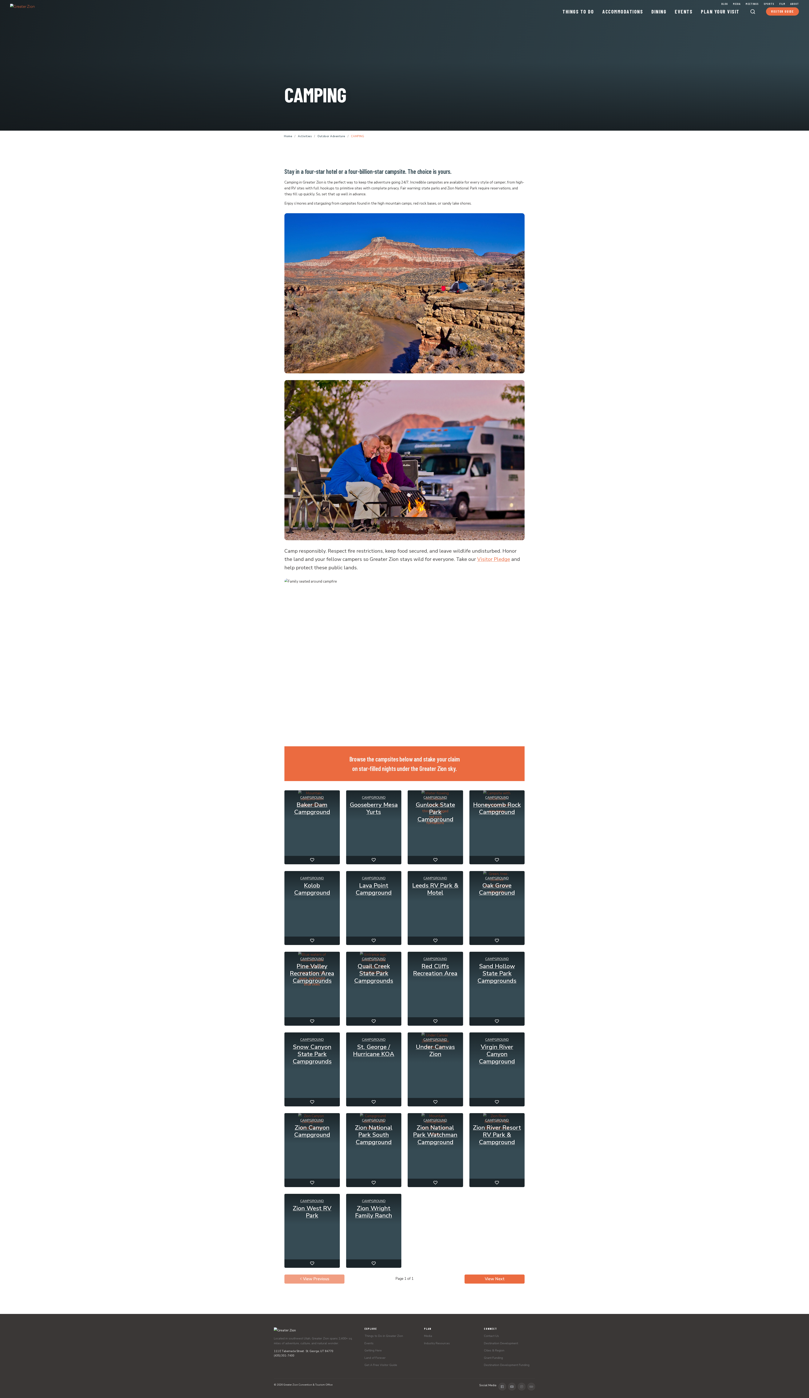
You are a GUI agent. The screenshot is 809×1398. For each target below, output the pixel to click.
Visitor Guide (782, 11)
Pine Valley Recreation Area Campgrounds (312, 974)
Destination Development (501, 1343)
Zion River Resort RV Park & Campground (497, 1135)
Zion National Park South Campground (373, 1135)
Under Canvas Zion (435, 1050)
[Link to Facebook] (502, 1386)
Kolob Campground (312, 889)
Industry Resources (437, 1343)
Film (782, 3)
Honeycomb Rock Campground (497, 808)
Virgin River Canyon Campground (497, 1054)
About (794, 3)
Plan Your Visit (720, 11)
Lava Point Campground (374, 889)
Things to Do (578, 11)
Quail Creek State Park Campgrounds (373, 974)
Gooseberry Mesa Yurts (374, 808)
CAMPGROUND (312, 797)
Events (683, 11)
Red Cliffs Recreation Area (435, 970)
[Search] (753, 11)
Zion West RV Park (312, 1212)
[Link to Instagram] (521, 1386)
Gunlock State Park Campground (435, 812)
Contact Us (491, 1336)
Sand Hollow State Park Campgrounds (496, 974)
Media (737, 3)
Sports (769, 3)
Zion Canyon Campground (312, 1131)
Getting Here (373, 1350)
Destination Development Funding (506, 1365)
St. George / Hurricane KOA (373, 1050)
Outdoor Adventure (331, 136)
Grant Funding (493, 1358)
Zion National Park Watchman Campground (435, 1135)
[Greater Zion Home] (22, 10)
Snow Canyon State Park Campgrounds (312, 1054)
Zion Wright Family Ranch (373, 1212)
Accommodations (622, 11)
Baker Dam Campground (312, 808)
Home (288, 136)
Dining (658, 11)
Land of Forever (375, 1358)
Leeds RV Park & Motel (435, 889)
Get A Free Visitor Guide (380, 1365)
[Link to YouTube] (512, 1386)
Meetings (752, 3)
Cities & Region (494, 1350)
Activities (305, 136)
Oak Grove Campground (497, 889)
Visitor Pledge (493, 559)
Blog (724, 3)
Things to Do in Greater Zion (383, 1336)
